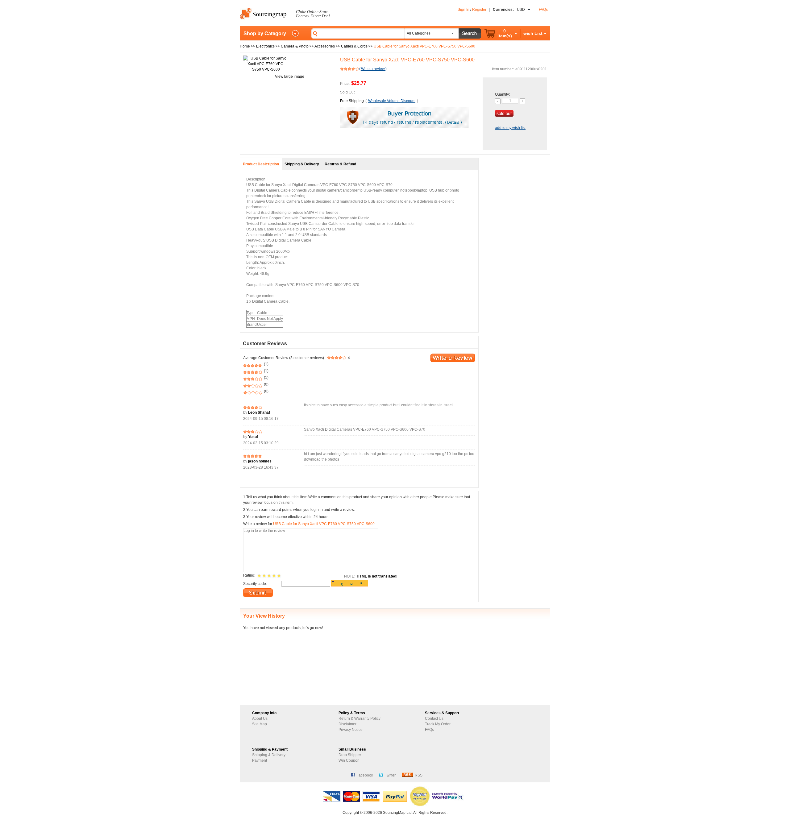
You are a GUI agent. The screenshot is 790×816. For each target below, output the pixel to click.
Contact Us (434, 718)
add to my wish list (510, 128)
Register (479, 9)
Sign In (463, 9)
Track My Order (438, 724)
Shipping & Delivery (268, 755)
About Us (260, 718)
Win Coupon (349, 760)
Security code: (255, 584)
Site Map (259, 724)
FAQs (543, 9)
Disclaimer (347, 724)
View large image (289, 76)
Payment (259, 760)
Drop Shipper (350, 755)
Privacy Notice (351, 729)
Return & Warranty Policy (359, 718)
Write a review (373, 69)
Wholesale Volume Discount (391, 101)
